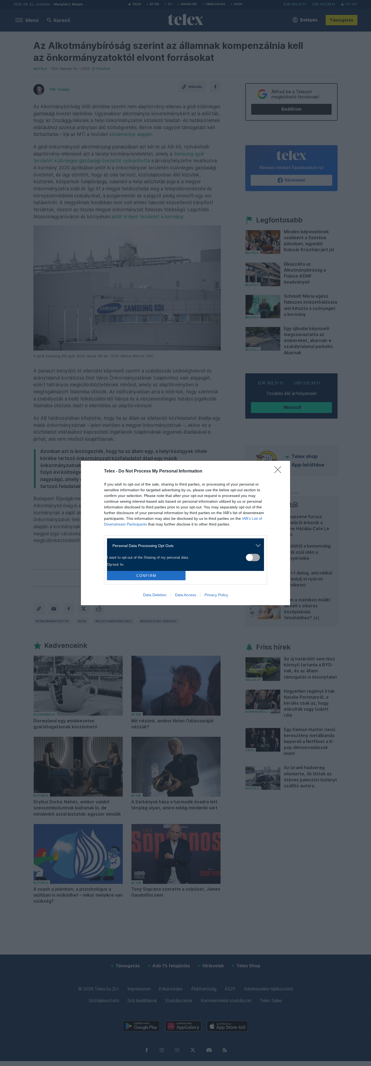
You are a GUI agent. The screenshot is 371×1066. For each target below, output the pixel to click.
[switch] (253, 557)
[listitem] (183, 545)
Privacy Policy (216, 595)
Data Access (185, 595)
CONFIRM (146, 576)
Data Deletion (154, 595)
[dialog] (185, 533)
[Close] (279, 471)
